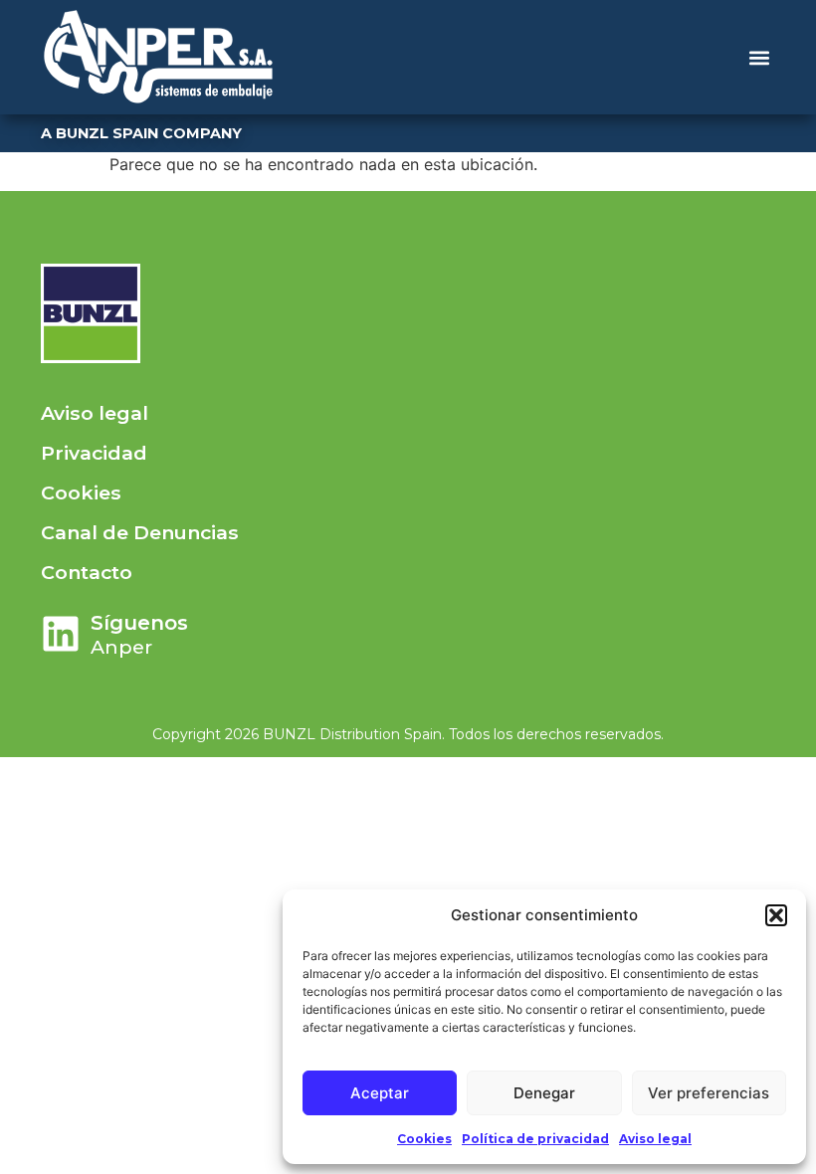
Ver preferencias (708, 1092)
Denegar (544, 1092)
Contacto (86, 572)
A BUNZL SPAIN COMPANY (141, 133)
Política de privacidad (535, 1138)
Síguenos (139, 623)
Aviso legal (655, 1138)
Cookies (424, 1138)
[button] (776, 915)
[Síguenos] (61, 634)
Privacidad (94, 453)
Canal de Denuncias (140, 532)
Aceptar (379, 1092)
